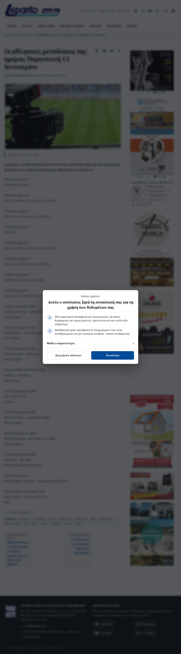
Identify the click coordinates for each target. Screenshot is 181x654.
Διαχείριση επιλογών (68, 355)
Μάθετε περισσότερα (60, 343)
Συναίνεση (112, 355)
